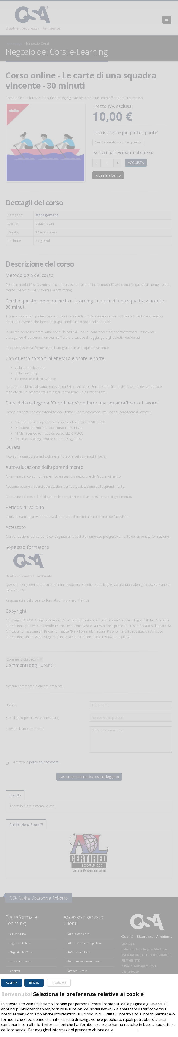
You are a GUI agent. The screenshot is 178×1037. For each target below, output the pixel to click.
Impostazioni (59, 982)
